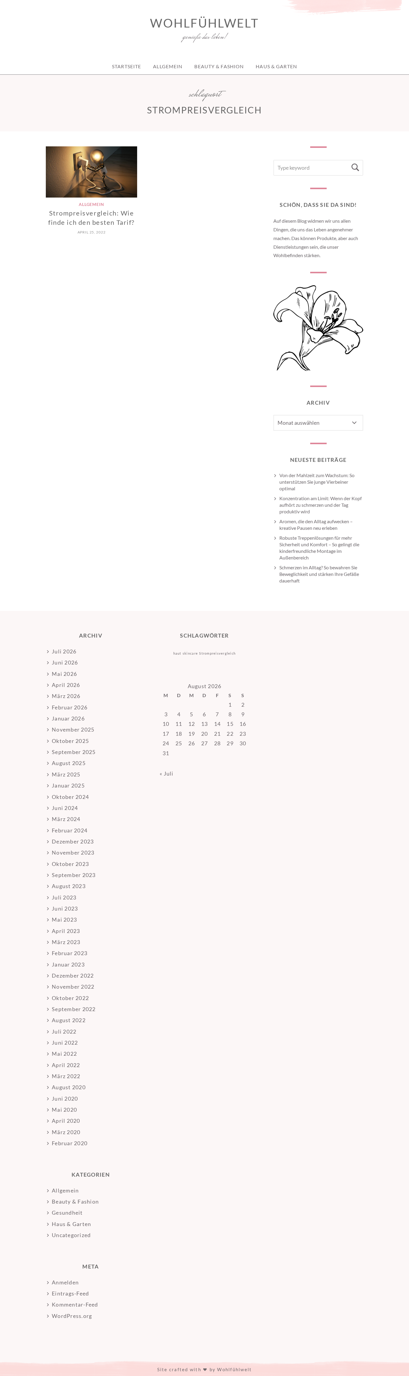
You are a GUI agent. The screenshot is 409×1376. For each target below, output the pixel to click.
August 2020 (69, 1087)
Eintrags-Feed (70, 1293)
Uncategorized (71, 1235)
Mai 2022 (64, 1053)
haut (177, 653)
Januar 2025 (68, 785)
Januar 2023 (68, 964)
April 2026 (66, 685)
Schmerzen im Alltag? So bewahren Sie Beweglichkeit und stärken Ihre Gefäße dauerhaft (319, 574)
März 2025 (66, 774)
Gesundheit (67, 1212)
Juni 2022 (65, 1042)
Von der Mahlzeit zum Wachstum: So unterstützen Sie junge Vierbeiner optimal (317, 481)
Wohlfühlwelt (204, 23)
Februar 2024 (69, 830)
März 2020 (66, 1132)
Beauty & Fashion (219, 66)
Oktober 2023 (70, 864)
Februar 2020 (69, 1143)
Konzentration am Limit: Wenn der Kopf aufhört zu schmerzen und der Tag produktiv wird (320, 504)
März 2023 (66, 942)
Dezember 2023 (73, 841)
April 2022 (66, 1065)
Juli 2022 (64, 1031)
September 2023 (74, 875)
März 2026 (66, 696)
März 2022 (66, 1076)
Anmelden (65, 1282)
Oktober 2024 (70, 797)
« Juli (167, 773)
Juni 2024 (65, 808)
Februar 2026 (69, 707)
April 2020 (66, 1120)
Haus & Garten (276, 66)
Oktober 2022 (70, 998)
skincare (190, 653)
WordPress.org (72, 1316)
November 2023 (73, 852)
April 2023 (66, 931)
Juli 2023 (64, 897)
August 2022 (69, 1020)
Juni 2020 (65, 1098)
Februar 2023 (69, 953)
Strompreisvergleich (217, 653)
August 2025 (69, 763)
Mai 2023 (64, 919)
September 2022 (74, 1009)
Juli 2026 (64, 651)
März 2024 (66, 819)
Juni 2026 (65, 662)
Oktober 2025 (70, 741)
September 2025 (74, 752)
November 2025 (73, 729)
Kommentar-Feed (75, 1304)
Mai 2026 (64, 673)
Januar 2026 (68, 718)
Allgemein (167, 66)
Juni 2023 (65, 908)
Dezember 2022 (73, 975)
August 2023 (69, 886)
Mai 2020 (64, 1109)
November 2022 (73, 986)
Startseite (126, 66)
